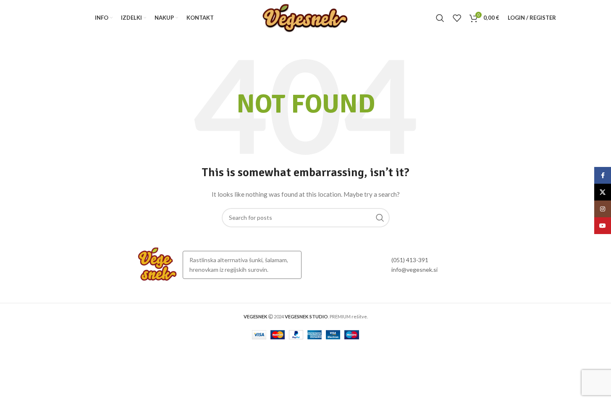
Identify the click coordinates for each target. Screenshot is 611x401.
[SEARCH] (380, 217)
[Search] (440, 18)
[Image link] (157, 264)
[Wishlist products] (456, 18)
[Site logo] (305, 17)
